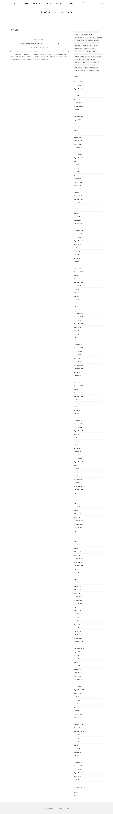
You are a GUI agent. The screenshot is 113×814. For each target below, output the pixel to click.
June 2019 (77, 292)
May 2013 (76, 476)
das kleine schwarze (81, 37)
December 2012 (78, 479)
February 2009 (78, 631)
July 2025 (76, 92)
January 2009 (78, 634)
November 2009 (78, 600)
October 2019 (78, 279)
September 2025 (79, 89)
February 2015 (78, 413)
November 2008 (78, 641)
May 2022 (76, 172)
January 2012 (77, 517)
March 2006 (77, 752)
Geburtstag (78, 45)
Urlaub (93, 59)
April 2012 (77, 507)
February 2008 (78, 672)
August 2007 (77, 693)
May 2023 (76, 130)
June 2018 (77, 334)
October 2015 (78, 393)
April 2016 (77, 372)
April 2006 (77, 748)
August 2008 (77, 652)
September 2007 (79, 690)
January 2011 (77, 555)
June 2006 (77, 742)
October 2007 (78, 686)
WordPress (66, 808)
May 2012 (76, 503)
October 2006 (78, 728)
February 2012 (78, 514)
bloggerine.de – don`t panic (56, 12)
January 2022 (77, 185)
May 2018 (76, 337)
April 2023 (77, 134)
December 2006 (78, 721)
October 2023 (78, 113)
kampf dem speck (80, 51)
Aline (46, 47)
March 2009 (77, 628)
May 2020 (76, 254)
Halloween (92, 48)
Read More (40, 63)
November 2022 (78, 151)
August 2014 (77, 434)
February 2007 (78, 714)
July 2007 (76, 697)
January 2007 (77, 717)
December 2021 (78, 189)
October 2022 (78, 154)
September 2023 (78, 116)
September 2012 (78, 489)
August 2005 (77, 776)
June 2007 (77, 700)
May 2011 (76, 541)
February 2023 (78, 140)
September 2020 (79, 241)
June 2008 (77, 659)
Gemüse (85, 45)
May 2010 (76, 579)
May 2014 (76, 444)
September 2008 (79, 648)
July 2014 (76, 438)
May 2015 (76, 406)
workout (91, 70)
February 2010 (78, 590)
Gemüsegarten (94, 45)
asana (96, 32)
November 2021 (78, 192)
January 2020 (77, 268)
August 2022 (77, 161)
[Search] (102, 3)
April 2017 (77, 358)
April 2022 (77, 175)
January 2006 (78, 759)
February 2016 (78, 379)
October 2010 (78, 562)
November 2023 (78, 109)
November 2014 (78, 424)
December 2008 (78, 638)
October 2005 (78, 769)
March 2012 (77, 510)
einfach (99, 37)
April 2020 (77, 258)
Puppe (95, 54)
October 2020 (78, 237)
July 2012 (76, 496)
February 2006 (78, 755)
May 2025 (76, 96)
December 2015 (78, 386)
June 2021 (76, 210)
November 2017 (78, 348)
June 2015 (77, 403)
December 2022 (78, 147)
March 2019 (77, 303)
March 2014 (77, 451)
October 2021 (78, 196)
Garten (96, 43)
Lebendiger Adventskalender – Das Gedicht (40, 43)
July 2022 (76, 165)
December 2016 (78, 365)
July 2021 (76, 206)
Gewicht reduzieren (81, 48)
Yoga (97, 70)
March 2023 (77, 137)
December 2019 (78, 272)
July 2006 (76, 738)
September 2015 (78, 396)
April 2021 (77, 216)
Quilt (100, 54)
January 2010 (77, 593)
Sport (87, 59)
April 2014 (77, 448)
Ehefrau (48, 3)
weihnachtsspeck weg (91, 67)
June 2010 (77, 576)
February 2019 (78, 306)
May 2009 (77, 621)
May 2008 (77, 662)
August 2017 (77, 355)
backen (77, 34)
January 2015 (77, 417)
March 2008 (77, 669)
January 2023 (77, 144)
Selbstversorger (96, 56)
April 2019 (77, 299)
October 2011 (78, 527)
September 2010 (79, 565)
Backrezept (84, 34)
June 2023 (77, 127)
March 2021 (77, 220)
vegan (90, 62)
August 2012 (77, 493)
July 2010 (76, 572)
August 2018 (77, 327)
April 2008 (77, 666)
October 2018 (78, 320)
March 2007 (77, 710)
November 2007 (78, 683)
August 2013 (77, 465)
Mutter (58, 3)
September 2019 (78, 282)
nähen (90, 54)
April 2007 (77, 707)
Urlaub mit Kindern (80, 62)
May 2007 (76, 704)
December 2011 (78, 520)
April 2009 (77, 624)
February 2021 (78, 223)
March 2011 (77, 548)
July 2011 (76, 534)
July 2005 (76, 780)
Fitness (96, 40)
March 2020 (77, 261)
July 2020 (76, 248)
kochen (95, 51)
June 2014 (77, 441)
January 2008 (78, 676)
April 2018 (77, 341)
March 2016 (77, 375)
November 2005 (78, 766)
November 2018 (78, 317)
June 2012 (76, 500)
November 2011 (78, 524)
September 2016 (78, 368)
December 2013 (78, 455)
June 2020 (77, 251)
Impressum (77, 792)
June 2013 (76, 472)
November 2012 (78, 482)
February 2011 (78, 552)
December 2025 (78, 82)
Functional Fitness (86, 43)
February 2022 (78, 182)
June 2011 (76, 538)
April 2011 (77, 545)
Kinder (89, 51)
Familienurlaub (79, 40)
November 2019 (78, 275)
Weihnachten (79, 67)
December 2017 (78, 344)
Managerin (70, 3)
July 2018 (76, 330)
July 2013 (76, 469)
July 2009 (76, 614)
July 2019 (76, 289)
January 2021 (77, 227)
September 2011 (78, 531)
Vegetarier (97, 62)
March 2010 (77, 586)
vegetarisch (78, 65)
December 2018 (78, 313)
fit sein (77, 43)
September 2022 (78, 158)
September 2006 (79, 731)
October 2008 (78, 645)
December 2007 (78, 679)
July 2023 (76, 123)
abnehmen (78, 32)
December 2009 (78, 596)
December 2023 (78, 106)
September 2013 (78, 462)
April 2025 (77, 99)
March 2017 (77, 362)
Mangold (83, 54)
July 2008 (76, 655)
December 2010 (78, 558)
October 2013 (78, 458)
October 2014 (78, 427)
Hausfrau (36, 3)
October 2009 (78, 603)
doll (94, 37)
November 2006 (78, 724)
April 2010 (77, 583)
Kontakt (76, 796)
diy (90, 37)
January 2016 (77, 382)
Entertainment (39, 39)
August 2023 (77, 120)
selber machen (85, 56)
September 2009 (79, 607)
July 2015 (76, 400)
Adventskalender (88, 32)
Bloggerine (14, 3)
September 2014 (78, 431)
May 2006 (77, 745)
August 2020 (77, 244)
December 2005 (78, 762)
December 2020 (78, 230)
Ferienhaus (89, 40)
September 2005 (79, 773)
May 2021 (76, 213)
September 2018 (78, 324)
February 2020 (78, 265)
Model (25, 3)
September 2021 (78, 199)
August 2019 (77, 286)
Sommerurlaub (79, 59)
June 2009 (77, 617)
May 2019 (76, 296)
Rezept (77, 56)
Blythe (91, 34)
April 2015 (77, 410)
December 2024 (78, 102)
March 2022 (77, 178)
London (77, 54)
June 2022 (77, 168)
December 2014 (78, 420)
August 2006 (77, 735)
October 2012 (78, 486)
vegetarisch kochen (90, 65)
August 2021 (77, 203)
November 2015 (78, 389)
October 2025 (78, 85)
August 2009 (77, 610)
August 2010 (77, 569)
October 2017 (78, 351)
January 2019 (77, 310)
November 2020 (78, 234)
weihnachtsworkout (81, 70)
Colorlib (55, 808)
